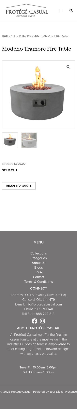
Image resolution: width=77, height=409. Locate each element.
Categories (38, 258)
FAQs (38, 272)
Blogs (38, 267)
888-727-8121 (45, 313)
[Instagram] (42, 321)
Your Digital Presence (63, 392)
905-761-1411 (44, 309)
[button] (71, 10)
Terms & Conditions (38, 281)
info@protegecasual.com (44, 304)
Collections (38, 253)
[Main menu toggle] (61, 11)
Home (6, 36)
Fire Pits (18, 36)
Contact (38, 277)
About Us (38, 262)
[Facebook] (34, 321)
